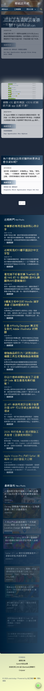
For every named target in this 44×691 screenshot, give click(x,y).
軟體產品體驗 (22, 49)
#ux (37, 190)
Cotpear (22, 670)
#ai (5, 52)
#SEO (5, 54)
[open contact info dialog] (39, 4)
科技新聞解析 (8, 131)
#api (8, 52)
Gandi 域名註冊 (22, 664)
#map (34, 52)
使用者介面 (7, 49)
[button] (38, 685)
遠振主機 (22, 660)
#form (14, 190)
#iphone (24, 134)
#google (24, 52)
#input (29, 190)
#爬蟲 (10, 54)
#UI (34, 190)
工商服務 (17, 9)
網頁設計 (5, 9)
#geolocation (15, 52)
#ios (19, 134)
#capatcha (7, 190)
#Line (29, 52)
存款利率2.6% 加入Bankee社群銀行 (22, 667)
